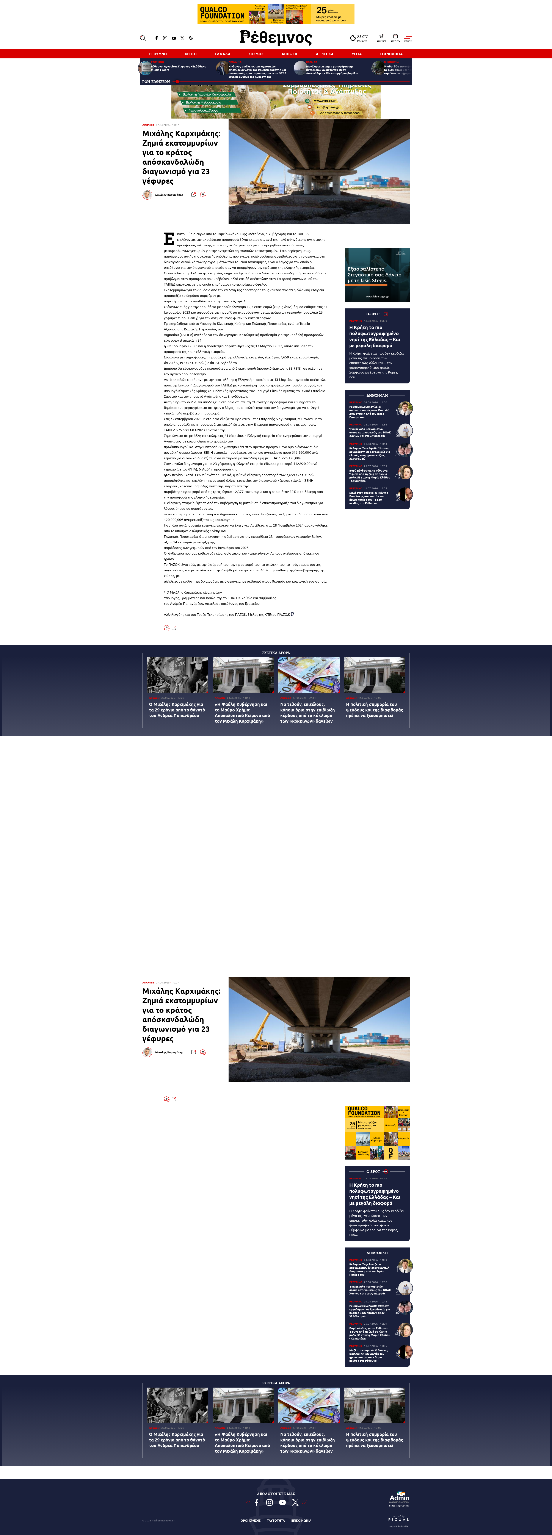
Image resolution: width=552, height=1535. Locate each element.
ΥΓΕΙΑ (357, 54)
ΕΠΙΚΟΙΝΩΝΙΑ (301, 1520)
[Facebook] (156, 38)
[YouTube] (174, 38)
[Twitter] (182, 38)
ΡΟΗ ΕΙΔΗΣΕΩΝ (156, 81)
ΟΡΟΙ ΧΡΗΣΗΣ (250, 1520)
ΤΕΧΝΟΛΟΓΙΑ (391, 54)
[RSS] (191, 38)
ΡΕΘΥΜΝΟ (158, 54)
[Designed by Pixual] (399, 1520)
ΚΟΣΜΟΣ (255, 54)
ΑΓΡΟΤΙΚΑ (325, 54)
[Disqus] (276, 803)
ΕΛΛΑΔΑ (223, 54)
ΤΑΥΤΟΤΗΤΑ (276, 1520)
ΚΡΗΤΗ (191, 54)
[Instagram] (165, 38)
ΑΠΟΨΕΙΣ (290, 54)
